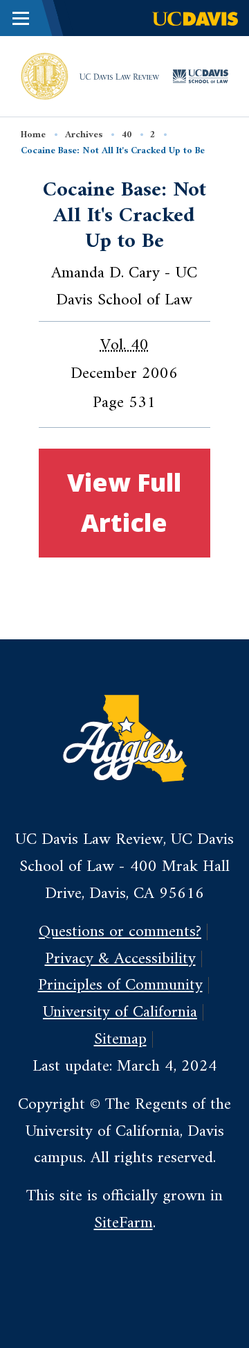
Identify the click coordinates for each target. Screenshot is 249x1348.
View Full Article (124, 502)
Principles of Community (120, 985)
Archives (83, 135)
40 (126, 135)
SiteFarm (123, 1223)
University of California (120, 1012)
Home (33, 135)
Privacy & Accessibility (120, 959)
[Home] (44, 75)
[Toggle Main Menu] (21, 18)
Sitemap (120, 1039)
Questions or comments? (120, 932)
